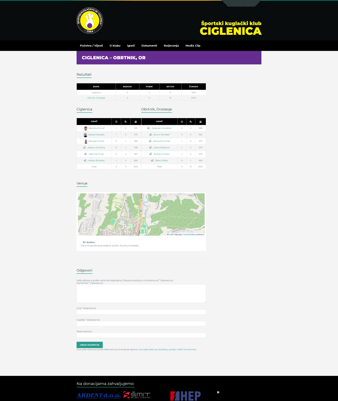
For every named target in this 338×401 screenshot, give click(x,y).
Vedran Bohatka (96, 160)
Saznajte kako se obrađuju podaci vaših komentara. (168, 349)
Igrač (94, 121)
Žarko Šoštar (161, 160)
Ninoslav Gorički (96, 141)
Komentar (90, 283)
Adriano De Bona (96, 147)
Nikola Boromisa (161, 141)
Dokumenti (149, 45)
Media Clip (193, 45)
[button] (141, 212)
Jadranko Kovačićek (162, 128)
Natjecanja (171, 45)
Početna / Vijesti (91, 45)
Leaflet (171, 234)
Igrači (131, 45)
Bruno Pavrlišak (161, 134)
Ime (86, 308)
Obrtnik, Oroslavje (96, 98)
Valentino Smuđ (96, 128)
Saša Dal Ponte (96, 154)
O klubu (115, 45)
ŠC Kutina (89, 242)
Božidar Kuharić (162, 154)
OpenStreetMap (189, 234)
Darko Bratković (162, 147)
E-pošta (88, 319)
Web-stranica (84, 331)
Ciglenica (96, 92)
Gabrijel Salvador (96, 134)
